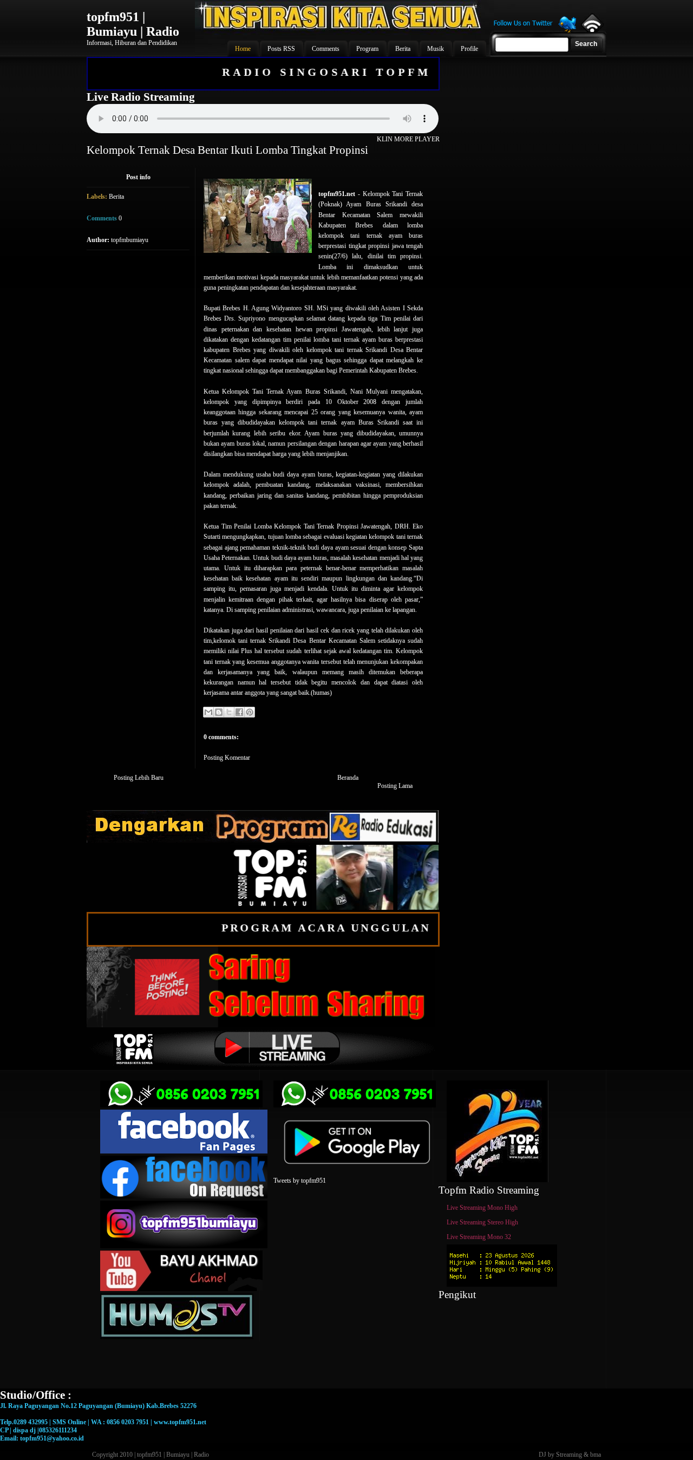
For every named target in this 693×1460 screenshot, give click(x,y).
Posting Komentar (227, 757)
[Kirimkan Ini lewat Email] (208, 712)
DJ (542, 1454)
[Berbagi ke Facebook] (239, 712)
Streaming (569, 1454)
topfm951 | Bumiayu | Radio (133, 24)
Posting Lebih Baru (139, 777)
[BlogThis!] (218, 712)
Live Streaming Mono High (482, 1207)
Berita (116, 196)
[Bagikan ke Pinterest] (249, 712)
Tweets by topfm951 (299, 1180)
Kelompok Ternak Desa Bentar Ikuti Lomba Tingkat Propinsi (227, 150)
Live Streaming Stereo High (482, 1222)
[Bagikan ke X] (229, 712)
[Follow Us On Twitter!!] (535, 31)
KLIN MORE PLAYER (408, 139)
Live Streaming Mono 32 (479, 1237)
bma (595, 1454)
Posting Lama (395, 786)
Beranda (347, 777)
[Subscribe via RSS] (591, 30)
